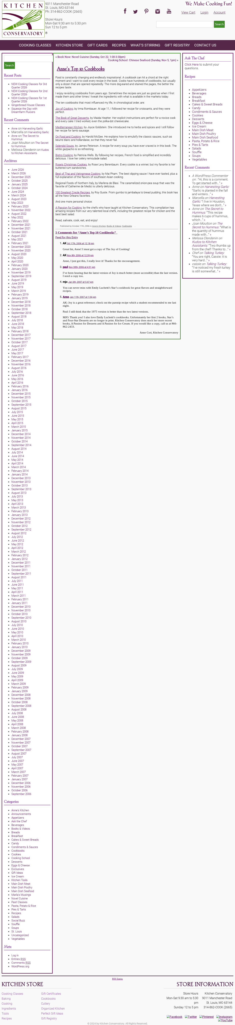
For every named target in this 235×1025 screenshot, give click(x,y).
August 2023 (18, 199)
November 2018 (20, 305)
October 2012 (19, 526)
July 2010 (17, 625)
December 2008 (20, 694)
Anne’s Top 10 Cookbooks (81, 68)
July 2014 (17, 452)
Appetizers (17, 817)
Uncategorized (20, 935)
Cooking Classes (35, 45)
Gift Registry (177, 45)
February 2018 (19, 331)
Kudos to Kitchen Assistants (30, 151)
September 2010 (21, 617)
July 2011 (17, 581)
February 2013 (19, 511)
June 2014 (17, 456)
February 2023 (19, 206)
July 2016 (17, 371)
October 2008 (19, 702)
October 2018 (19, 309)
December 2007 (20, 739)
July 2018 (17, 320)
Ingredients (9, 1008)
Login (204, 12)
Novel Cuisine (19, 898)
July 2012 (17, 537)
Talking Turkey (214, 253)
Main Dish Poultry (21, 887)
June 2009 (17, 672)
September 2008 (21, 706)
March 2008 (18, 728)
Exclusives (17, 869)
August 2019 (18, 279)
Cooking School (20, 858)
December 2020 (20, 246)
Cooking (7, 1003)
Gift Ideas (17, 872)
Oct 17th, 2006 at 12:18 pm (80, 243)
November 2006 (20, 786)
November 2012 (20, 522)
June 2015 (17, 415)
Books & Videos (20, 828)
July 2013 (17, 496)
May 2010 (17, 632)
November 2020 (20, 250)
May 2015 (17, 419)
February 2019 (19, 294)
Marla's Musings (21, 894)
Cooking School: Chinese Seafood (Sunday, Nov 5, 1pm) (142, 60)
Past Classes (19, 902)
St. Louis (16, 931)
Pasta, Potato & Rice (23, 905)
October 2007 (19, 746)
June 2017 (17, 349)
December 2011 (20, 562)
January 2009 (19, 691)
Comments (21, 962)
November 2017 (20, 338)
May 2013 (17, 500)
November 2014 (20, 437)
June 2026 (17, 169)
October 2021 (19, 232)
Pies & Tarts (18, 909)
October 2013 (19, 485)
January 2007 (19, 779)
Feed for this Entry (66, 237)
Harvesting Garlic (32, 128)
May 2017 (17, 353)
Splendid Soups (64, 145)
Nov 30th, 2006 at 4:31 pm (82, 267)
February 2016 (19, 386)
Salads (15, 916)
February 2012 (19, 555)
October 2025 (19, 180)
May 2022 (17, 217)
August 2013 (18, 493)
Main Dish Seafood (22, 891)
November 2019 (20, 272)
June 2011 (17, 584)
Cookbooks (18, 850)
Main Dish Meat (20, 883)
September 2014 (21, 445)
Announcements (21, 814)
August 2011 (18, 577)
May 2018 (17, 327)
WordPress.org (20, 966)
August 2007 (18, 753)
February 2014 (19, 470)
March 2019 (18, 291)
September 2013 (21, 489)
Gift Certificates (51, 993)
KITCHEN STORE (69, 45)
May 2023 (17, 202)
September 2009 (21, 661)
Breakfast (17, 836)
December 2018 (20, 302)
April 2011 (17, 592)
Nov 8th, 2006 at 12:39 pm (80, 255)
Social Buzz (18, 920)
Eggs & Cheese (20, 865)
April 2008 (17, 724)
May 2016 (17, 379)
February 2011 (19, 599)
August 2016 (18, 368)
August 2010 (18, 621)
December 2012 (20, 518)
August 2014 (18, 448)
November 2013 (20, 481)
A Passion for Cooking (68, 207)
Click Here (192, 64)
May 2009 (17, 676)
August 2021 (18, 235)
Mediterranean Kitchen (69, 127)
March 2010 (18, 639)
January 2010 (19, 647)
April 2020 (17, 261)
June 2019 (17, 283)
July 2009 (17, 669)
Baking (6, 998)
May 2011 (17, 588)
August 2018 (18, 316)
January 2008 (19, 735)
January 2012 (19, 559)
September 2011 (21, 573)
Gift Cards (97, 45)
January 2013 (19, 515)
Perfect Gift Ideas (52, 1013)
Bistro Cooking (64, 155)
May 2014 (17, 459)
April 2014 (17, 463)
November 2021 (20, 228)
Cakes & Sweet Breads (25, 839)
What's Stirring (145, 45)
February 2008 (19, 731)
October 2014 (19, 441)
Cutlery (45, 1003)
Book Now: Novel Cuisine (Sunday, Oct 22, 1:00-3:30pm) (91, 57)
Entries (18, 959)
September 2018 (21, 313)
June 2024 (17, 191)
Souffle (15, 924)
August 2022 (18, 213)
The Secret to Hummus (207, 225)
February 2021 (19, 243)
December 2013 (20, 478)
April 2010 (17, 636)
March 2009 (18, 683)
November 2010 (20, 610)
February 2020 (19, 265)
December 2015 (20, 393)
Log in (15, 955)
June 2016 (17, 375)
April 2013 (17, 504)
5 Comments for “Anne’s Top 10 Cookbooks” (86, 232)
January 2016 (19, 390)
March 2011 (18, 595)
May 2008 (17, 720)
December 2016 (20, 360)
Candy (15, 843)
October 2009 (19, 658)
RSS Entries (117, 979)
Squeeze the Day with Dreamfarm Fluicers (24, 110)
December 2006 (20, 783)
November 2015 (20, 397)
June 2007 (17, 761)
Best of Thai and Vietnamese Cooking (77, 173)
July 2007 (17, 757)
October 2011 (19, 570)
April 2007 (17, 768)
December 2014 (20, 434)
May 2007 (17, 764)
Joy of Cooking (64, 108)
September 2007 (21, 750)
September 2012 (21, 529)
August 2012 (18, 533)
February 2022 (19, 221)
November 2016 (20, 364)
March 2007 (18, 772)
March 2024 (18, 195)
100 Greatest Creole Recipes (72, 192)
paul (65, 267)
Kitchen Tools (19, 880)
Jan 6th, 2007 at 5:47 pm (80, 282)
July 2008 (17, 713)
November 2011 (20, 566)
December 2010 (20, 606)
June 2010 (17, 628)
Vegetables (18, 939)
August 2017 (18, 346)
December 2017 (20, 335)
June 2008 (17, 717)
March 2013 (18, 507)
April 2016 (17, 382)
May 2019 (17, 287)
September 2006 (21, 794)
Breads (15, 832)
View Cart (188, 12)
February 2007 (19, 775)
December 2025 (20, 177)
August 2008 (18, 709)
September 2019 (21, 276)
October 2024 (19, 188)
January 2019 (19, 298)
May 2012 (17, 544)
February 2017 (19, 357)
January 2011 (19, 603)
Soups (15, 928)
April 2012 (17, 548)
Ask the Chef (19, 821)
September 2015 (21, 404)
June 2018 (17, 324)
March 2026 (18, 173)
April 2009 (17, 680)
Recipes (119, 45)
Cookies (16, 854)
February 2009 (19, 687)
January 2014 (19, 474)
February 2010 (19, 643)
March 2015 (18, 426)
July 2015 (17, 412)
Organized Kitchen (53, 1008)
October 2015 (19, 401)
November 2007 (20, 742)
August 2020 (18, 254)
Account (219, 12)
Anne (14, 128)
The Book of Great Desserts (72, 118)
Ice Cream (17, 876)
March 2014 (18, 467)
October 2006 (19, 790)
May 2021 (17, 239)
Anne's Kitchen (20, 810)
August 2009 (18, 665)
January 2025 (19, 184)
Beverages (17, 825)
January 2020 (19, 268)
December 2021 (20, 224)
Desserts (16, 861)
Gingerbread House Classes (28, 105)
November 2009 (20, 654)
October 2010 (19, 614)
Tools (5, 1013)
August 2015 (18, 408)
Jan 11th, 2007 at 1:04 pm (83, 297)
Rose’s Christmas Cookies (71, 164)
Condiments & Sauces (24, 847)
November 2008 (20, 698)
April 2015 (17, 423)
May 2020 (17, 257)
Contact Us (205, 45)
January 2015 (19, 430)
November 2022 (20, 210)
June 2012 (17, 540)
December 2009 (20, 650)
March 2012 (18, 551)
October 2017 (19, 342)
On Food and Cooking (68, 136)
